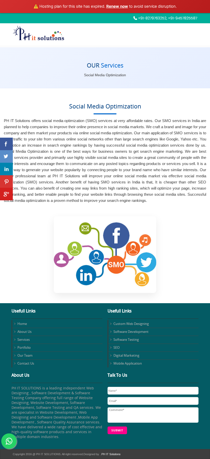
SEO (116, 347)
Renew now (117, 6)
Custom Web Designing (131, 323)
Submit (117, 430)
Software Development (131, 331)
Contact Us (25, 363)
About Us (24, 331)
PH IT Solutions (111, 454)
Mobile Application (127, 363)
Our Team (25, 355)
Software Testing (126, 339)
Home (22, 323)
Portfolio (24, 347)
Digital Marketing (126, 355)
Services (23, 339)
